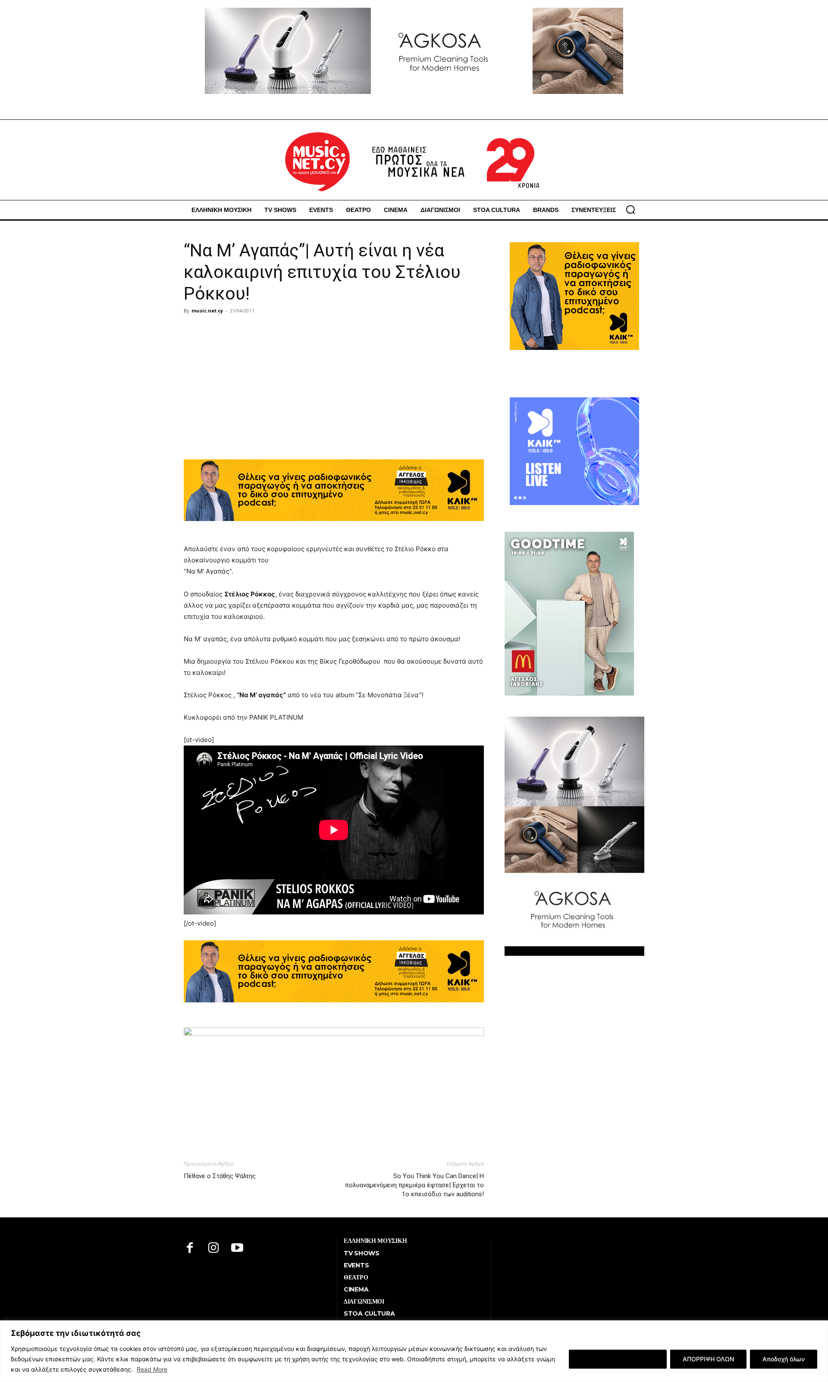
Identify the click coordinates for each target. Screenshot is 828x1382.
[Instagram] (213, 1248)
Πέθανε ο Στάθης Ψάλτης (220, 1176)
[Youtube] (237, 1248)
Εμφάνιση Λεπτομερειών (617, 1359)
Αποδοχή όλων (783, 1359)
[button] (630, 209)
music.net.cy (207, 310)
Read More (152, 1369)
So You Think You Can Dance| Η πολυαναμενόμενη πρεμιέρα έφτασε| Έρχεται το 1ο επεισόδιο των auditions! (414, 1185)
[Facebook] (190, 1248)
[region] (414, 1351)
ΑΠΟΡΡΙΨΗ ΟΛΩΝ (708, 1359)
